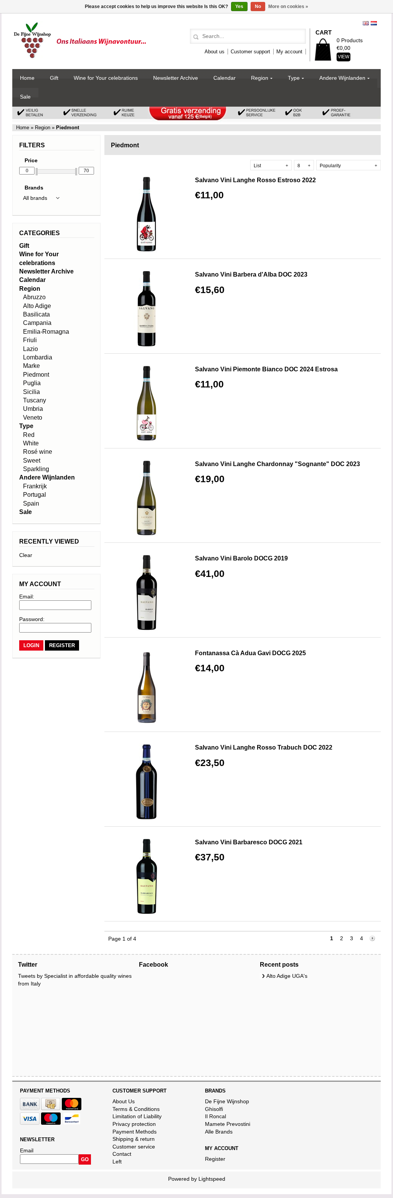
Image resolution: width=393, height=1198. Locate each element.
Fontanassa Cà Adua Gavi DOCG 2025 (250, 653)
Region (259, 78)
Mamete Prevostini (227, 1124)
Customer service (133, 1147)
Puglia (32, 383)
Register (215, 1159)
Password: (32, 619)
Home (27, 78)
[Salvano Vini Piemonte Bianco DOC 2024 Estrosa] (146, 440)
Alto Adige (37, 306)
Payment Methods (134, 1132)
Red (29, 435)
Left (117, 1161)
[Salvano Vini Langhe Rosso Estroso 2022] (146, 251)
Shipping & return (133, 1139)
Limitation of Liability (137, 1116)
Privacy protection (134, 1124)
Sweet (31, 460)
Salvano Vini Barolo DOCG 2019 (241, 558)
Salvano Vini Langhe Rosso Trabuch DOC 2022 (263, 747)
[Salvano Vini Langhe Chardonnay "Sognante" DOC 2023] (146, 535)
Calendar (224, 78)
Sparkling (36, 469)
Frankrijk (35, 486)
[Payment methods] (30, 1108)
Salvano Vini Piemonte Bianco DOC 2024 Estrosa (266, 369)
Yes (239, 6)
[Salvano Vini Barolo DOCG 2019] (146, 629)
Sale (25, 97)
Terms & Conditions (136, 1109)
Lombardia (37, 357)
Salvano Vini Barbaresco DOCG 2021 (248, 842)
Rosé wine (37, 451)
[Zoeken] (194, 37)
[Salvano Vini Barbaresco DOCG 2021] (146, 913)
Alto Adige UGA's (286, 976)
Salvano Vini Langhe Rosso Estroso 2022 (255, 180)
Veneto (32, 417)
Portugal (34, 494)
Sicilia (31, 392)
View (343, 56)
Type (294, 78)
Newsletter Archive (175, 78)
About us (215, 51)
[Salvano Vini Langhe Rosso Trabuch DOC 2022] (146, 818)
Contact (121, 1154)
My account (289, 51)
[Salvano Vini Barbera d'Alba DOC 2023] (146, 345)
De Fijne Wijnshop (227, 1101)
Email (26, 1150)
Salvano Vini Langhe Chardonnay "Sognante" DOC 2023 (277, 464)
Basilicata (36, 314)
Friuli (30, 340)
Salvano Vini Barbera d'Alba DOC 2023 (251, 274)
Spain (31, 503)
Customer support (250, 51)
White (31, 443)
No (258, 6)
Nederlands (374, 23)
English (366, 23)
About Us (123, 1101)
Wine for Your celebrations (106, 78)
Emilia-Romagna (46, 331)
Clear (25, 555)
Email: (26, 596)
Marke (31, 366)
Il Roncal (215, 1116)
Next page (372, 939)
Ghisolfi (214, 1109)
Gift (54, 78)
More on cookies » (288, 6)
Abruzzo (34, 297)
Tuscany (34, 400)
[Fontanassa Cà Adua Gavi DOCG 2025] (146, 724)
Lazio (30, 349)
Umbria (33, 408)
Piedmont (36, 374)
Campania (37, 323)
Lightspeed (211, 1179)
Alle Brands (219, 1132)
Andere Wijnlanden (342, 78)
